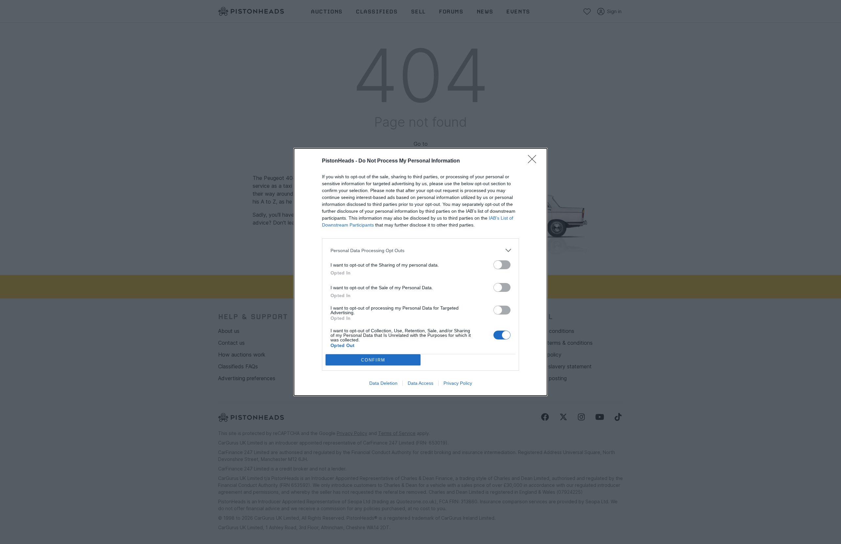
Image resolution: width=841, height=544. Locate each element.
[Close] (534, 161)
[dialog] (420, 272)
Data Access (420, 383)
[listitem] (420, 250)
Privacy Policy (457, 383)
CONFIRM (373, 360)
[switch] (502, 264)
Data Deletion (383, 383)
